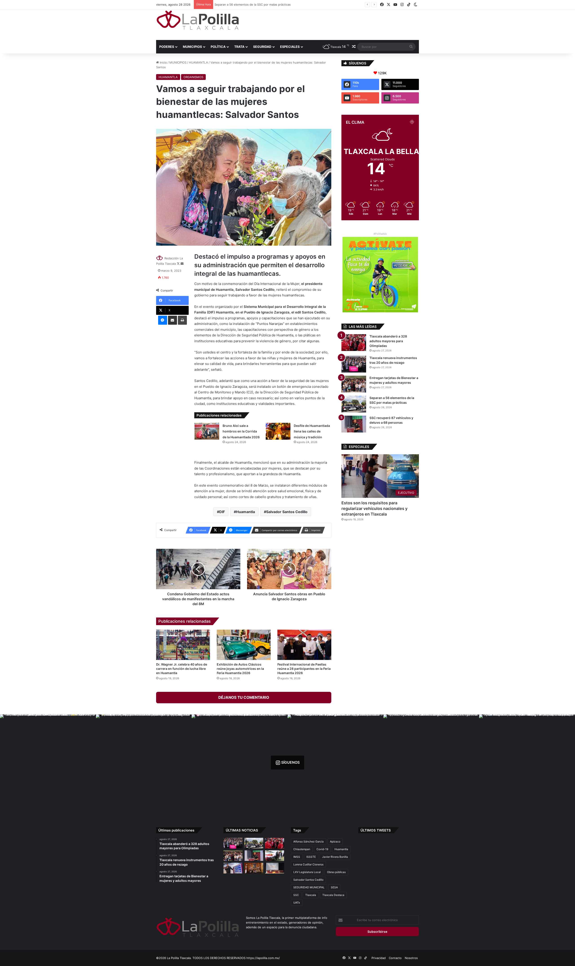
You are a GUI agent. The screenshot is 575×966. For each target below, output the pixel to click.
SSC (296, 895)
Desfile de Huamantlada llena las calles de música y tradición (312, 431)
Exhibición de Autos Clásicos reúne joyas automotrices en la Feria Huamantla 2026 (240, 668)
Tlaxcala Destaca (333, 895)
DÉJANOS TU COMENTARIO (243, 697)
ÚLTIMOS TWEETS (375, 830)
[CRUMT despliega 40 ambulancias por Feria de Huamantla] (233, 868)
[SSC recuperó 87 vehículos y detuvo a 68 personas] (353, 424)
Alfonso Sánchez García (308, 841)
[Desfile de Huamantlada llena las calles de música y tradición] (278, 431)
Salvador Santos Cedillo (286, 511)
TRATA (239, 47)
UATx (296, 902)
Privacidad (379, 958)
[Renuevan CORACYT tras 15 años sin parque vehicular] (274, 855)
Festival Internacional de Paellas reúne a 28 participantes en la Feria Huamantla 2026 (304, 668)
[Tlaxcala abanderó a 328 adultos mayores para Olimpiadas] (353, 342)
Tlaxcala (310, 895)
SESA (334, 887)
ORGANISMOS (193, 77)
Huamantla (245, 511)
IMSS (296, 856)
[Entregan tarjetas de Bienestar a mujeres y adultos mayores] (353, 384)
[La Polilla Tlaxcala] (197, 20)
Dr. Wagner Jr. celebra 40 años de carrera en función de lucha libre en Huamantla (181, 668)
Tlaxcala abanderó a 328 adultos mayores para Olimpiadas (388, 341)
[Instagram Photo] (48, 762)
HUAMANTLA (198, 62)
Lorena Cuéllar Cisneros (308, 864)
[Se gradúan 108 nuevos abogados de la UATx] (274, 868)
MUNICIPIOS (192, 47)
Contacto (395, 958)
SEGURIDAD (262, 47)
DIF (222, 511)
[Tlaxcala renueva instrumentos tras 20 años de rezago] (353, 364)
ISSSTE (311, 856)
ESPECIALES (290, 47)
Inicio (163, 62)
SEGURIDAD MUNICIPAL (309, 887)
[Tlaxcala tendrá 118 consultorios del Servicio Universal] (253, 868)
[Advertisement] (332, 24)
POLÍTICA (218, 47)
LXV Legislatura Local (307, 872)
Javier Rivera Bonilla (335, 856)
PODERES (166, 47)
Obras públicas (336, 872)
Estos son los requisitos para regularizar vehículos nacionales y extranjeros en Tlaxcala (374, 508)
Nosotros (411, 958)
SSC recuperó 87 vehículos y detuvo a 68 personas (251, 4)
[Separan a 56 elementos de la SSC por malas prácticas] (353, 404)
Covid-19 (322, 849)
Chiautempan (301, 849)
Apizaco (335, 841)
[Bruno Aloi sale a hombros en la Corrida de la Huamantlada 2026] (207, 431)
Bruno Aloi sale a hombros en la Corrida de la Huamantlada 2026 (241, 431)
